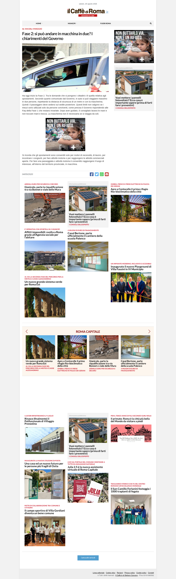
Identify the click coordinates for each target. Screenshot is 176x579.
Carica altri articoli (88, 558)
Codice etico (110, 572)
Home (38, 23)
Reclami (120, 572)
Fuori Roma (105, 23)
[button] (27, 331)
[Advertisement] (131, 244)
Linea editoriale (98, 572)
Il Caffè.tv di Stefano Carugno (126, 575)
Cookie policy (141, 572)
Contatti (151, 572)
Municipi (72, 23)
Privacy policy (130, 572)
